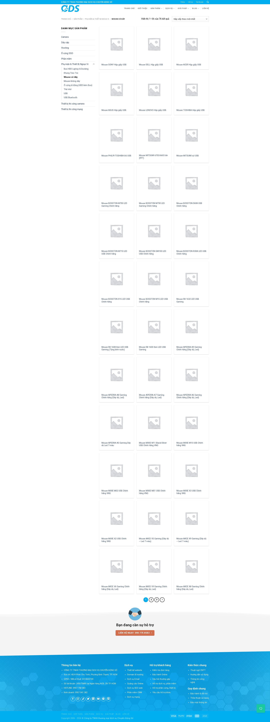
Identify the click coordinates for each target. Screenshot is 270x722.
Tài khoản (199, 2)
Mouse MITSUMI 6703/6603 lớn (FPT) (153, 156)
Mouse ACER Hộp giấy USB (188, 65)
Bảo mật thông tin (198, 702)
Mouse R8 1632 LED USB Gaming (187, 300)
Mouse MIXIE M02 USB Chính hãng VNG (115, 492)
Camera (65, 37)
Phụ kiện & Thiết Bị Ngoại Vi (97, 19)
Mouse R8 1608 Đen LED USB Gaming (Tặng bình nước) (115, 348)
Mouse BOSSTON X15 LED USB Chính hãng (116, 300)
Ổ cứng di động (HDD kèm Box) (78, 85)
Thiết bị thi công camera (72, 103)
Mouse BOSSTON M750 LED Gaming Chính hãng (114, 204)
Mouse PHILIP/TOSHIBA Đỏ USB (116, 156)
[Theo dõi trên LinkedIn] (93, 699)
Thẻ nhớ (67, 89)
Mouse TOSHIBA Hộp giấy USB (190, 110)
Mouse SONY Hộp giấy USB (114, 65)
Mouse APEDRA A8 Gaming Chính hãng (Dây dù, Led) (114, 396)
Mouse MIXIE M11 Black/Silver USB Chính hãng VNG (153, 444)
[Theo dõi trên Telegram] (103, 699)
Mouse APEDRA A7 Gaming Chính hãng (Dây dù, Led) (151, 396)
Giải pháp (182, 8)
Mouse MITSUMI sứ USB (187, 156)
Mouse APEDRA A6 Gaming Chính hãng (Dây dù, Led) (189, 396)
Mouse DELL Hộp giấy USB (151, 65)
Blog (194, 8)
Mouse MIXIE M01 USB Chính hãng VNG (152, 492)
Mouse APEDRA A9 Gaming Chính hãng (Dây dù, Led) (189, 348)
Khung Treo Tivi (71, 73)
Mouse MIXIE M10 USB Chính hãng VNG (189, 444)
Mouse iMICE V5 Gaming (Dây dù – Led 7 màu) (154, 540)
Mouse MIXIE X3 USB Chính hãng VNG (188, 492)
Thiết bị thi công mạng (72, 109)
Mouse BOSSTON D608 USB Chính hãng (189, 204)
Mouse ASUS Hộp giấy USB (114, 110)
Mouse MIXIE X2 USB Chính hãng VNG (114, 540)
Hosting (65, 48)
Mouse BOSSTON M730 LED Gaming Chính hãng (152, 204)
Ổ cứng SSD (67, 53)
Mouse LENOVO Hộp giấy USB (152, 110)
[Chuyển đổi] (94, 64)
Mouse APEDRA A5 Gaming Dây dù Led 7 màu (116, 444)
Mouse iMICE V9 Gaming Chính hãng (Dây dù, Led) (153, 587)
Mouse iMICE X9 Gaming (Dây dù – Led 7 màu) (191, 540)
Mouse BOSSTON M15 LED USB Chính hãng (153, 300)
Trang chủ (129, 8)
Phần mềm (66, 58)
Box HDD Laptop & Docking (76, 69)
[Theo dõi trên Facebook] (73, 699)
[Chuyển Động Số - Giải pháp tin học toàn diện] (70, 8)
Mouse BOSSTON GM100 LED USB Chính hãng (152, 252)
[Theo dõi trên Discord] (108, 699)
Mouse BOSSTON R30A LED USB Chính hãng (191, 252)
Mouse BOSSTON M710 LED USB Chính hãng (114, 252)
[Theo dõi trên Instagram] (78, 699)
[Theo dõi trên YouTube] (98, 699)
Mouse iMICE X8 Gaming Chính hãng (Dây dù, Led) (190, 587)
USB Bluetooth (70, 97)
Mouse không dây (72, 81)
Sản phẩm (155, 8)
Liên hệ (205, 8)
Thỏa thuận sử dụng (199, 698)
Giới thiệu (142, 8)
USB (66, 93)
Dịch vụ (169, 8)
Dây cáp (65, 42)
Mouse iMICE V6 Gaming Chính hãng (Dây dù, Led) (116, 587)
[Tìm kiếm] (208, 2)
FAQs (183, 2)
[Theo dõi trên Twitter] (88, 699)
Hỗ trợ (190, 2)
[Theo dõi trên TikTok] (83, 699)
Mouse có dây (70, 77)
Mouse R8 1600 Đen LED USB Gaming (152, 348)
